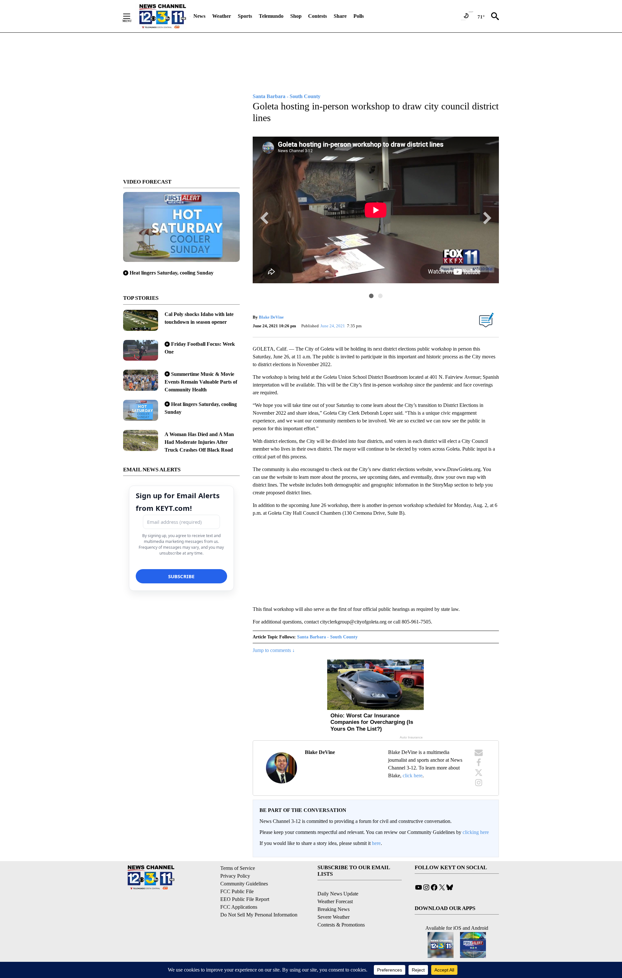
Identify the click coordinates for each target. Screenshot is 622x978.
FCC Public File (237, 891)
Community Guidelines (244, 883)
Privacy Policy (235, 876)
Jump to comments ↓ (274, 650)
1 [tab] (371, 296)
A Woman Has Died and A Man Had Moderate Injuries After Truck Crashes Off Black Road (199, 442)
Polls (358, 16)
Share (340, 16)
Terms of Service (237, 868)
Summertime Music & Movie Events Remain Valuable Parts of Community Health (201, 381)
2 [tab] (380, 296)
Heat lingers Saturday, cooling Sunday (171, 272)
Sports (245, 16)
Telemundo (271, 16)
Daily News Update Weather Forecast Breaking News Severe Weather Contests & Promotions (341, 909)
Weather (221, 16)
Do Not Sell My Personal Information (258, 914)
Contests (317, 16)
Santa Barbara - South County (327, 637)
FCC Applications (238, 907)
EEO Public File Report (244, 899)
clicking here (476, 832)
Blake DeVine (271, 317)
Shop (296, 16)
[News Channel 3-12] (162, 16)
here (376, 843)
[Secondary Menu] (131, 16)
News (199, 16)
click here (412, 775)
